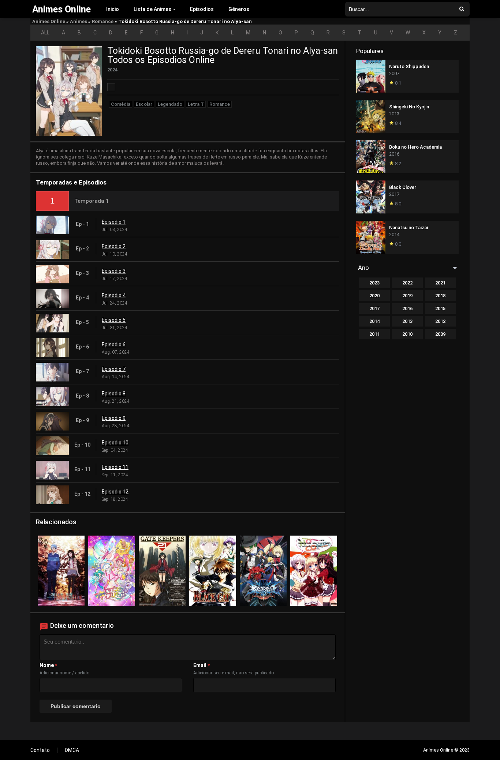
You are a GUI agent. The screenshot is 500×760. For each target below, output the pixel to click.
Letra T (196, 104)
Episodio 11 (115, 467)
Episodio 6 (114, 344)
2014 (374, 321)
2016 (407, 308)
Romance (102, 21)
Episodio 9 (114, 418)
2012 (440, 321)
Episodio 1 (114, 222)
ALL (45, 33)
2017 (374, 308)
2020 (374, 295)
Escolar (144, 104)
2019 (407, 295)
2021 (440, 283)
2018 (440, 295)
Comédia (120, 104)
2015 (440, 308)
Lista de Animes (152, 9)
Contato (40, 750)
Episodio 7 (114, 369)
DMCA (72, 750)
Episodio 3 (114, 271)
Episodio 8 (114, 393)
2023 (374, 283)
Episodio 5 (114, 320)
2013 (407, 321)
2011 (374, 334)
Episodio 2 (114, 246)
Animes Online (48, 21)
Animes (78, 21)
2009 (440, 334)
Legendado (170, 104)
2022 (407, 283)
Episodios (202, 9)
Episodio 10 (115, 443)
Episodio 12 (115, 492)
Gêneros (238, 9)
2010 (407, 334)
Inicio (112, 9)
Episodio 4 (114, 295)
